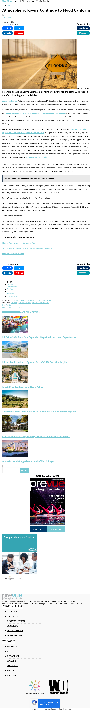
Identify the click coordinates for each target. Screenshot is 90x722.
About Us (12, 612)
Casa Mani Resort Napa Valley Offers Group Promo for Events (36, 436)
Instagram (13, 656)
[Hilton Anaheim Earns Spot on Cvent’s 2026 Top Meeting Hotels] (15, 357)
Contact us (13, 616)
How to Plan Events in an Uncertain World (19, 243)
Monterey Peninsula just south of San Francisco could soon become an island (35, 113)
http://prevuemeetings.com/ (12, 307)
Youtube (12, 675)
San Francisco (12, 287)
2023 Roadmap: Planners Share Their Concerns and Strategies (27, 248)
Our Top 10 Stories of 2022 (13, 254)
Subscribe (12, 626)
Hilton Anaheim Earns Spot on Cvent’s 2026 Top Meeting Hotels (36, 362)
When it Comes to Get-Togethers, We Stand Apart (32, 300)
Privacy (42, 704)
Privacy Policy (15, 631)
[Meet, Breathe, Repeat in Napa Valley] (15, 382)
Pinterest (12, 666)
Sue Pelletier (7, 17)
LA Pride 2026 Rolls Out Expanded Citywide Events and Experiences (39, 337)
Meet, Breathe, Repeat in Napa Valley (22, 386)
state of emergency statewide (36, 157)
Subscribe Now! (56, 529)
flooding (10, 289)
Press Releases (15, 635)
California (10, 284)
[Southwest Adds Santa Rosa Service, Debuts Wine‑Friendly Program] (15, 407)
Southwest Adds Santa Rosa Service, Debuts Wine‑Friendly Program (39, 411)
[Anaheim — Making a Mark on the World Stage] (15, 457)
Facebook (12, 647)
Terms (47, 704)
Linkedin (12, 661)
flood (9, 291)
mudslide (10, 294)
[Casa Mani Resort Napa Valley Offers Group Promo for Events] (15, 432)
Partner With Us (16, 621)
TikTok (11, 670)
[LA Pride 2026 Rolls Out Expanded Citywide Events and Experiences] (15, 333)
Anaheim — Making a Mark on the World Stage (28, 461)
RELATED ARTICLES (11, 312)
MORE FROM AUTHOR (30, 312)
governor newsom (13, 296)
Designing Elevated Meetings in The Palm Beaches (30, 303)
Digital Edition (38, 529)
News (9, 5)
